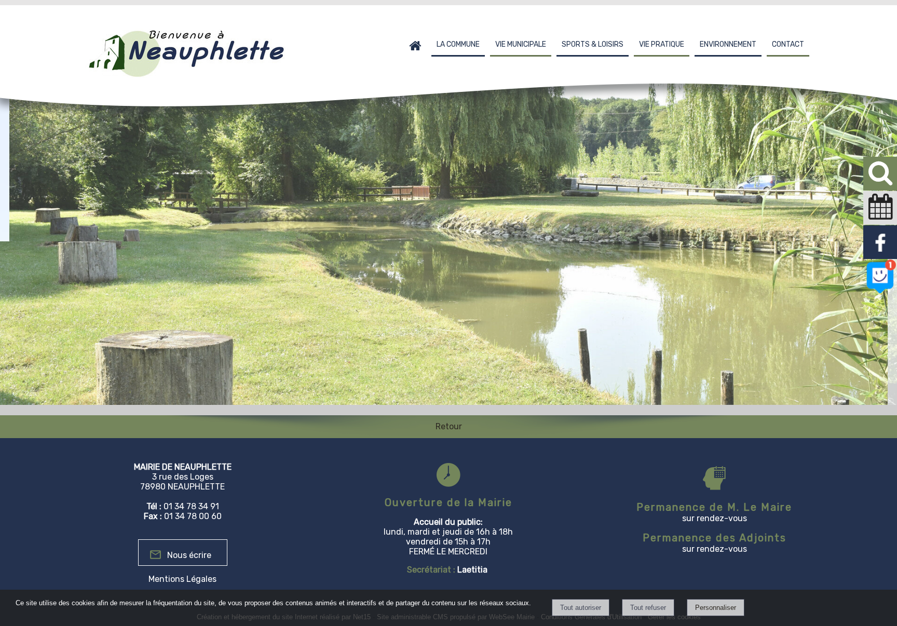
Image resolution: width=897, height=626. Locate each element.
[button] (880, 173)
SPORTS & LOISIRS (592, 44)
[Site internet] (880, 291)
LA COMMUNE (458, 44)
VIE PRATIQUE (661, 44)
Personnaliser (715, 607)
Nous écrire (189, 555)
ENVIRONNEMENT (728, 44)
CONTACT (788, 44)
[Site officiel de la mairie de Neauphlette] (880, 257)
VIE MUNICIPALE (520, 44)
